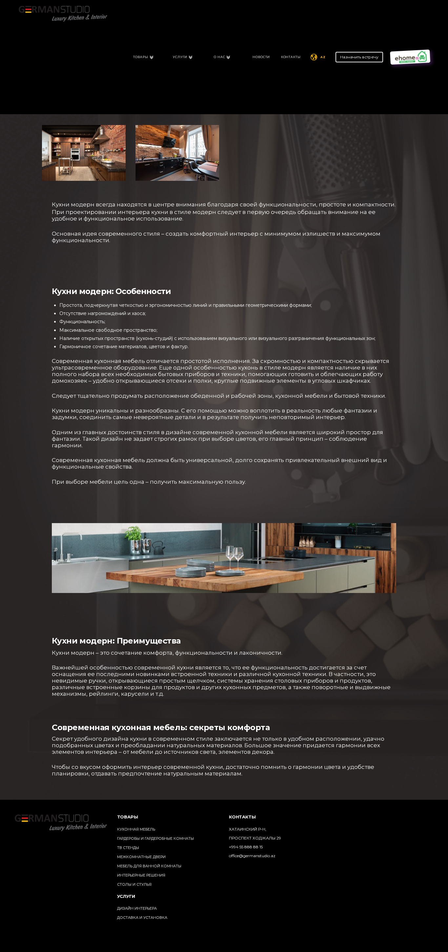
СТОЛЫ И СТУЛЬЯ (134, 884)
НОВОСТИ (261, 57)
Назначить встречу (359, 56)
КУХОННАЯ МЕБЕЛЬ (136, 829)
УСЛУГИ (180, 57)
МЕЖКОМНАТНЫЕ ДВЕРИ (141, 857)
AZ (323, 57)
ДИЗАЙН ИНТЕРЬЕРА (137, 908)
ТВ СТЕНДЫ (128, 847)
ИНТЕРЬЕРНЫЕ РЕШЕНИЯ (141, 875)
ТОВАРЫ (140, 57)
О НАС (219, 57)
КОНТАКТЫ (291, 57)
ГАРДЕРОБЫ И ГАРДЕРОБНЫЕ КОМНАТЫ (155, 838)
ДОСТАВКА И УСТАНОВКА (142, 917)
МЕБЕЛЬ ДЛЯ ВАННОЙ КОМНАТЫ (149, 866)
